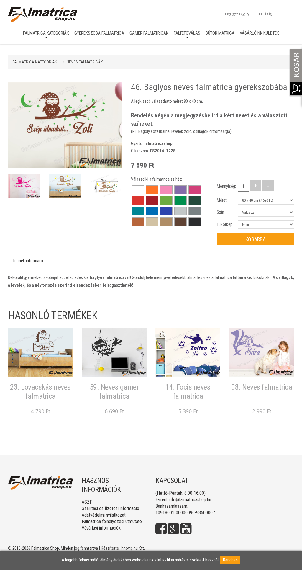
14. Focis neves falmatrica (188, 392)
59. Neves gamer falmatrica (114, 392)
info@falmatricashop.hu (190, 499)
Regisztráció (237, 15)
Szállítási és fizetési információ (110, 508)
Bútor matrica (220, 33)
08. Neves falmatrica (261, 387)
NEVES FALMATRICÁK (85, 62)
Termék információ (29, 260)
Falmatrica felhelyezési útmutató (112, 521)
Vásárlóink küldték (259, 33)
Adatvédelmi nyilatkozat (104, 515)
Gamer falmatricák (148, 33)
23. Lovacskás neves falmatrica (40, 392)
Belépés (265, 15)
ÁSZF (87, 502)
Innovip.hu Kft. (133, 548)
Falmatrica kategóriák (46, 33)
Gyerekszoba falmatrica (99, 33)
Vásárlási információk (101, 528)
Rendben (230, 560)
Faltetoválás (187, 33)
